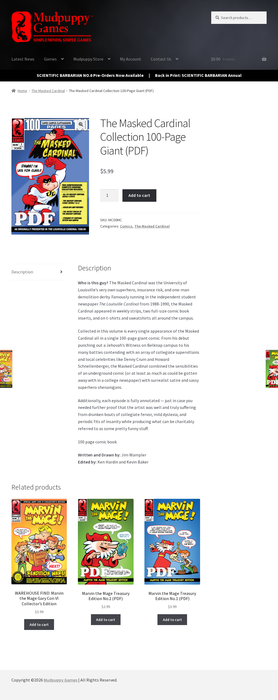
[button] (81, 124)
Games (50, 59)
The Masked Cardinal (48, 90)
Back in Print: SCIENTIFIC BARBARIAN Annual (198, 75)
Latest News (22, 59)
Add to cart (139, 195)
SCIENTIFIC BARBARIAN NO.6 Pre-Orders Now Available (90, 75)
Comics (126, 226)
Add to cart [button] (39, 624)
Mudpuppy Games (60, 680)
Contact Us (161, 59)
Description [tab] (22, 272)
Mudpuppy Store (88, 59)
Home (22, 90)
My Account (130, 59)
